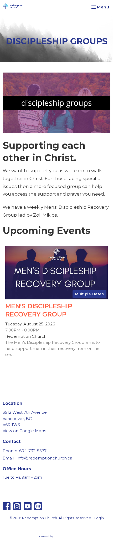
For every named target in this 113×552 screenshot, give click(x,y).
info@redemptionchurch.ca (44, 458)
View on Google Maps (24, 430)
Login (99, 518)
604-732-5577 (33, 450)
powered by (54, 540)
